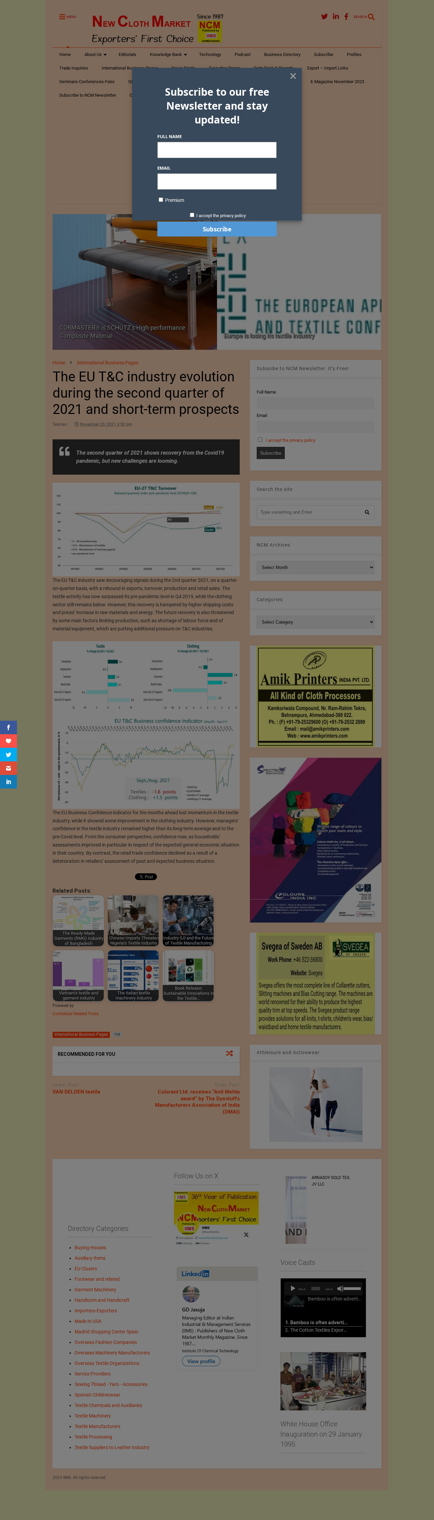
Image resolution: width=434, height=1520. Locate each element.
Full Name (169, 136)
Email (164, 168)
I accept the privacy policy (221, 215)
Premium (174, 200)
